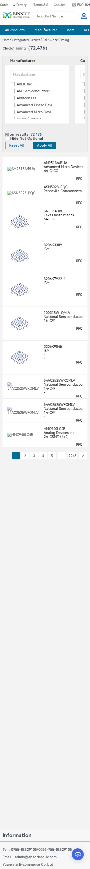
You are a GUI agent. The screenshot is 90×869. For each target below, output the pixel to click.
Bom (70, 30)
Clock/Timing (59, 40)
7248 (72, 456)
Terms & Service (42, 5)
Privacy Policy (23, 5)
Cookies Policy (62, 5)
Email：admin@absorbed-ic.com (29, 857)
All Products (15, 30)
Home (7, 40)
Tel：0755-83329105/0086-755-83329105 (37, 850)
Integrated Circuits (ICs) (31, 40)
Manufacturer (46, 30)
